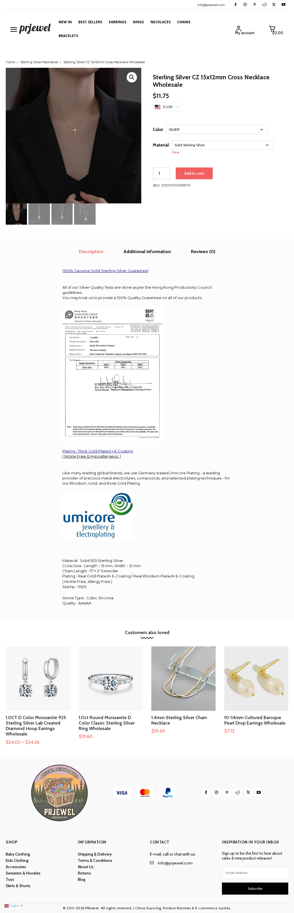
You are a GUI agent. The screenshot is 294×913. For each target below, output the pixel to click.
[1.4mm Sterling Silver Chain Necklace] (183, 678)
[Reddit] (264, 4)
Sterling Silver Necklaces (39, 62)
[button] (132, 77)
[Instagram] (245, 4)
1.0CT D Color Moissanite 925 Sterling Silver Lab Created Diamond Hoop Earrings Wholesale (36, 726)
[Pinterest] (254, 4)
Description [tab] (91, 251)
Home (10, 62)
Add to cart (194, 173)
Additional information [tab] (147, 251)
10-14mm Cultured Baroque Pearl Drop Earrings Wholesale (254, 720)
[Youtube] (283, 4)
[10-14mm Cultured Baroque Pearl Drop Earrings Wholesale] (256, 678)
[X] (273, 4)
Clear (175, 152)
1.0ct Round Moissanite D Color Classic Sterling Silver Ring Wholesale (107, 723)
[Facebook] (235, 4)
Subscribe (255, 888)
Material (161, 145)
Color (158, 129)
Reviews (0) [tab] (203, 251)
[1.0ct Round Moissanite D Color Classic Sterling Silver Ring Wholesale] (111, 678)
